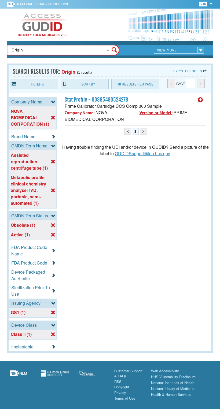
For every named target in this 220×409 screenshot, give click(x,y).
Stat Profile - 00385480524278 (96, 99)
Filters (37, 84)
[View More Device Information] (200, 100)
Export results (187, 71)
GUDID (43, 25)
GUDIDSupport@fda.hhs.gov (142, 153)
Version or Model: (156, 113)
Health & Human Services (171, 394)
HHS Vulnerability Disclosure (173, 376)
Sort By (88, 84)
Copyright (121, 386)
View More (167, 50)
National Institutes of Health (172, 382)
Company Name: (79, 113)
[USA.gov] (91, 376)
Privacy (120, 392)
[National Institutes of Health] (12, 4)
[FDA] (203, 3)
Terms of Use (124, 398)
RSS (118, 381)
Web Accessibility (165, 370)
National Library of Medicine (43, 4)
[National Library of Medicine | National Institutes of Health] (18, 376)
